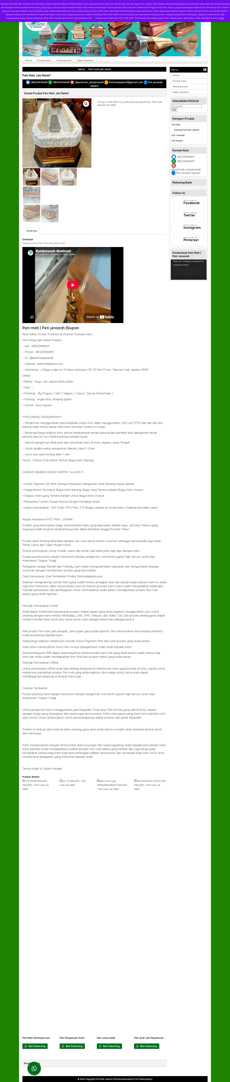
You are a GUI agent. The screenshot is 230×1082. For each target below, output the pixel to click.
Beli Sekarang (36, 1046)
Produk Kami (44, 60)
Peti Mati (113, 101)
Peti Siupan (177, 140)
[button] (86, 104)
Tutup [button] (221, 18)
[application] (189, 270)
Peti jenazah (178, 135)
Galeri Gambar (85, 60)
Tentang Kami (64, 60)
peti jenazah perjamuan (137, 101)
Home (28, 60)
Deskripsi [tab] (31, 230)
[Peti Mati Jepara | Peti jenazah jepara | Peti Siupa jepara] (111, 55)
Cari (174, 109)
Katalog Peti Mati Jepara (186, 130)
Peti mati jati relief (36, 75)
